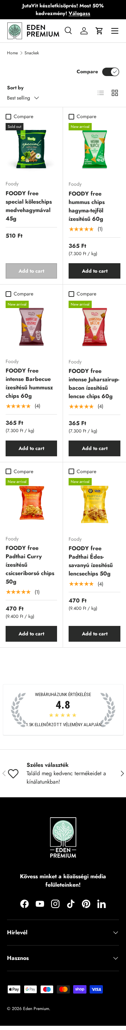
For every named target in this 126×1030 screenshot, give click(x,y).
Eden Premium (36, 1008)
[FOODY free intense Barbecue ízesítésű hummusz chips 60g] (31, 326)
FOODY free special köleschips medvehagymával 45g (29, 206)
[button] (99, 31)
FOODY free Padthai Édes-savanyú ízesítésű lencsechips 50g (91, 561)
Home (12, 53)
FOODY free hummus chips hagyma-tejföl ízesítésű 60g (87, 206)
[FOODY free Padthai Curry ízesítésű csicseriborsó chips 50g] (31, 504)
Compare (87, 71)
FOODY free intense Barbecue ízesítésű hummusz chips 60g (29, 383)
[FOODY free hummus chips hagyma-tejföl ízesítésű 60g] (94, 149)
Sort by (15, 87)
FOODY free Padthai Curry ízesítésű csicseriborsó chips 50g (30, 565)
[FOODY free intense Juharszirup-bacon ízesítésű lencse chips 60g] (94, 327)
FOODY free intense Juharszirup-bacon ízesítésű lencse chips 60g (94, 383)
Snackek (31, 53)
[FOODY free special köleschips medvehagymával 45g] (31, 149)
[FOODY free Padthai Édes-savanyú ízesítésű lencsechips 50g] (94, 504)
